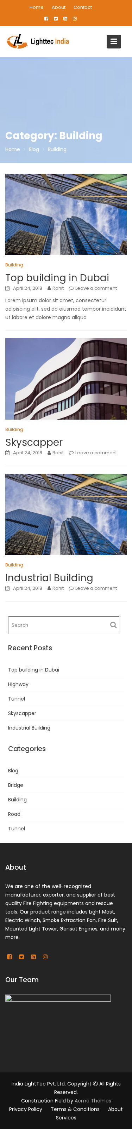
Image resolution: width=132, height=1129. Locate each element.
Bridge (15, 785)
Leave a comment (96, 288)
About (58, 7)
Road (14, 814)
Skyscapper (34, 442)
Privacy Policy (25, 1109)
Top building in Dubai (57, 278)
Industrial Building (49, 578)
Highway (18, 684)
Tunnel (16, 698)
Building (14, 264)
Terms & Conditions (75, 1109)
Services (66, 1117)
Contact (83, 7)
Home (37, 7)
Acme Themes (93, 1100)
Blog (13, 770)
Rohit (58, 288)
